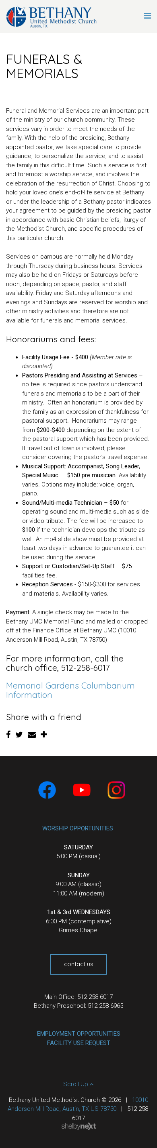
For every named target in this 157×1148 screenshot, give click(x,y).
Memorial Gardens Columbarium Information (70, 690)
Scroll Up (76, 1084)
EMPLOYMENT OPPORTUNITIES (78, 1033)
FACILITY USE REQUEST (78, 1043)
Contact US (78, 964)
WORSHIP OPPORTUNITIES (77, 828)
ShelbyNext (79, 1127)
